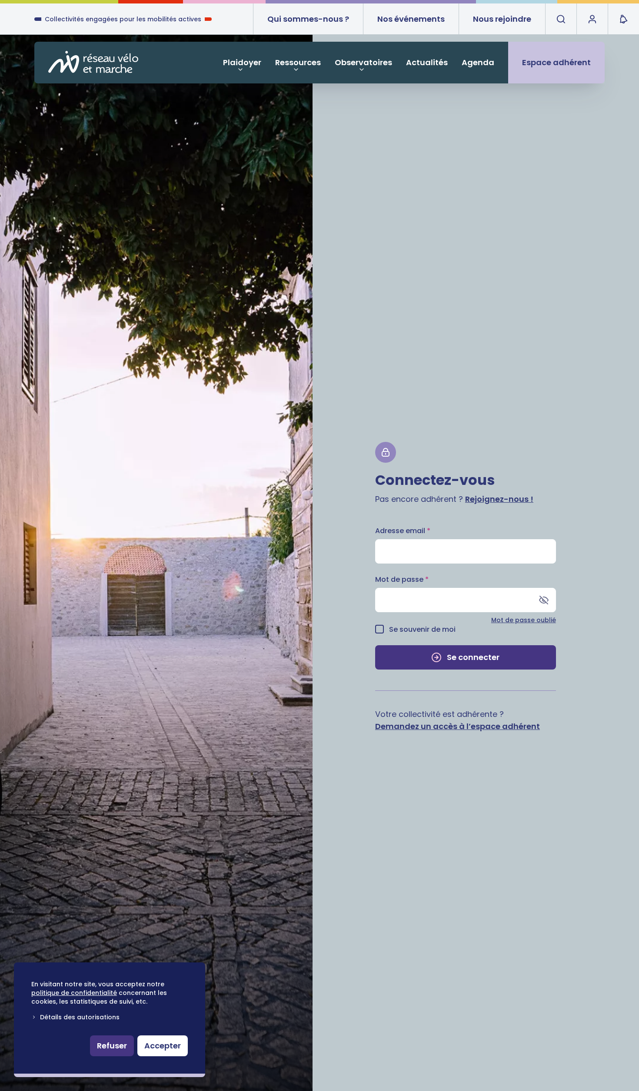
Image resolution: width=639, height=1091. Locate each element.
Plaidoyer (242, 62)
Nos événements (411, 18)
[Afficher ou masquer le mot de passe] (544, 600)
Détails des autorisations (80, 1017)
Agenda (478, 62)
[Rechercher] (560, 19)
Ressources (298, 62)
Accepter (162, 1045)
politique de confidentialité (74, 992)
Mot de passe (402, 579)
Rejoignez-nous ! (499, 499)
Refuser (112, 1045)
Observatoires (363, 62)
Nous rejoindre (502, 18)
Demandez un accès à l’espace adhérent (457, 726)
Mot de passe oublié (523, 620)
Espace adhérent (556, 62)
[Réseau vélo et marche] (93, 62)
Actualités (427, 62)
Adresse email (402, 531)
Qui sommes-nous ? (308, 18)
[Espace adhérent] (592, 19)
